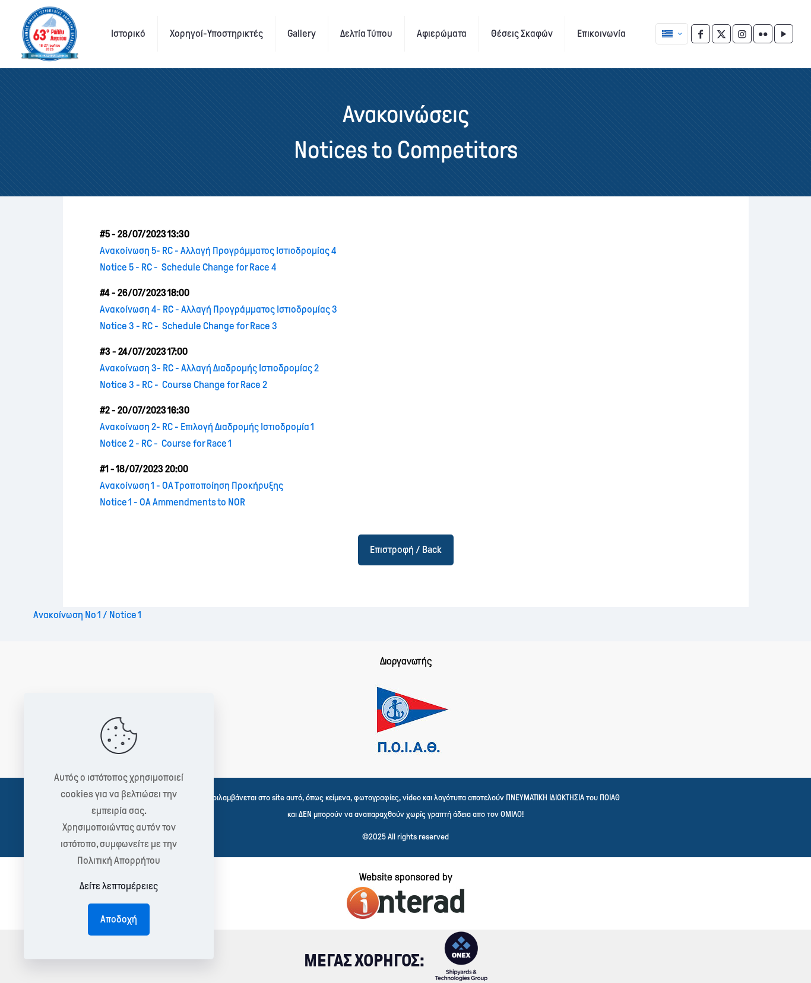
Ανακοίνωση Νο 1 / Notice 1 (87, 615)
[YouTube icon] (784, 34)
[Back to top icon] (754, 958)
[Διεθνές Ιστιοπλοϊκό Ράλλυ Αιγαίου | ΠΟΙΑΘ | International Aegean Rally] (49, 33)
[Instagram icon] (742, 34)
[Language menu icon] (671, 33)
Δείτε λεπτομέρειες (119, 886)
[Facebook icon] (700, 34)
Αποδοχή (118, 919)
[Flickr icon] (763, 34)
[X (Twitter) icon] (721, 34)
